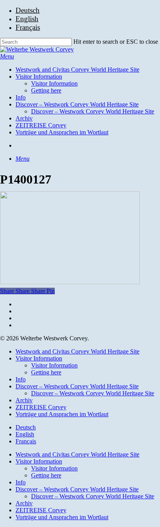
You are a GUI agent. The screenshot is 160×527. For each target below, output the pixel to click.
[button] (7, 56)
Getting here (46, 372)
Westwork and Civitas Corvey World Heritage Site (77, 351)
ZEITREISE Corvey (41, 407)
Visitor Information (39, 358)
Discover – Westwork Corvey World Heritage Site (77, 386)
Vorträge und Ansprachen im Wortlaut (62, 414)
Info (21, 379)
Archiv (24, 400)
